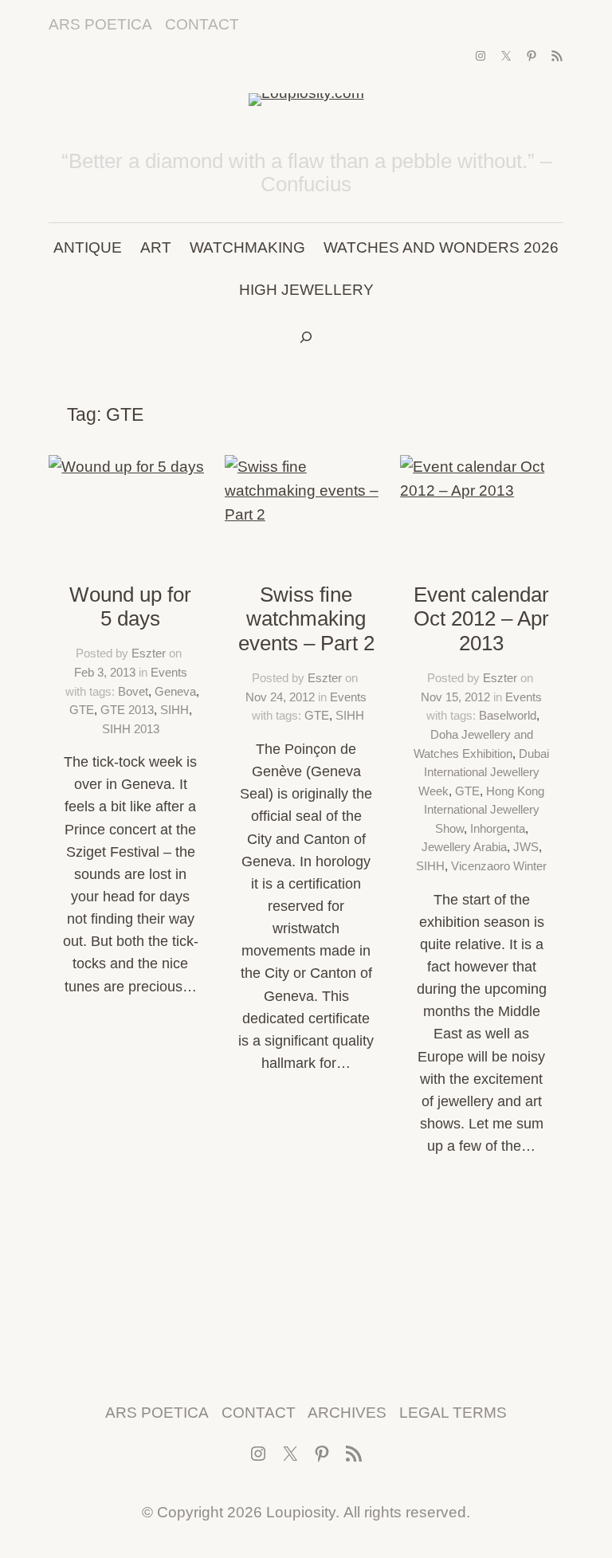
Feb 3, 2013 (104, 672)
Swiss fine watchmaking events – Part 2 (306, 619)
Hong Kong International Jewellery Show (484, 809)
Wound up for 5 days (130, 606)
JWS (526, 847)
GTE (81, 709)
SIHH (174, 709)
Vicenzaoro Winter (499, 866)
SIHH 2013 (130, 729)
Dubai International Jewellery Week (483, 772)
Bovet (133, 691)
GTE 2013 (127, 709)
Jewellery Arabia (464, 847)
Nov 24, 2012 (280, 697)
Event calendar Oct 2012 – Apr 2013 (481, 619)
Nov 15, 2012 (455, 697)
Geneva (175, 691)
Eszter (148, 653)
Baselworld (507, 715)
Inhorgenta (497, 828)
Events (169, 672)
